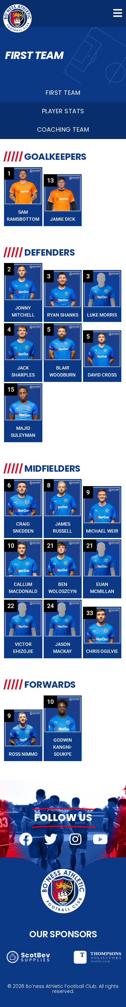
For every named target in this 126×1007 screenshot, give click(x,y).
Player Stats (63, 111)
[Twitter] (50, 839)
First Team (63, 92)
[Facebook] (26, 839)
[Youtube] (100, 839)
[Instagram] (75, 839)
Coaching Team (63, 129)
